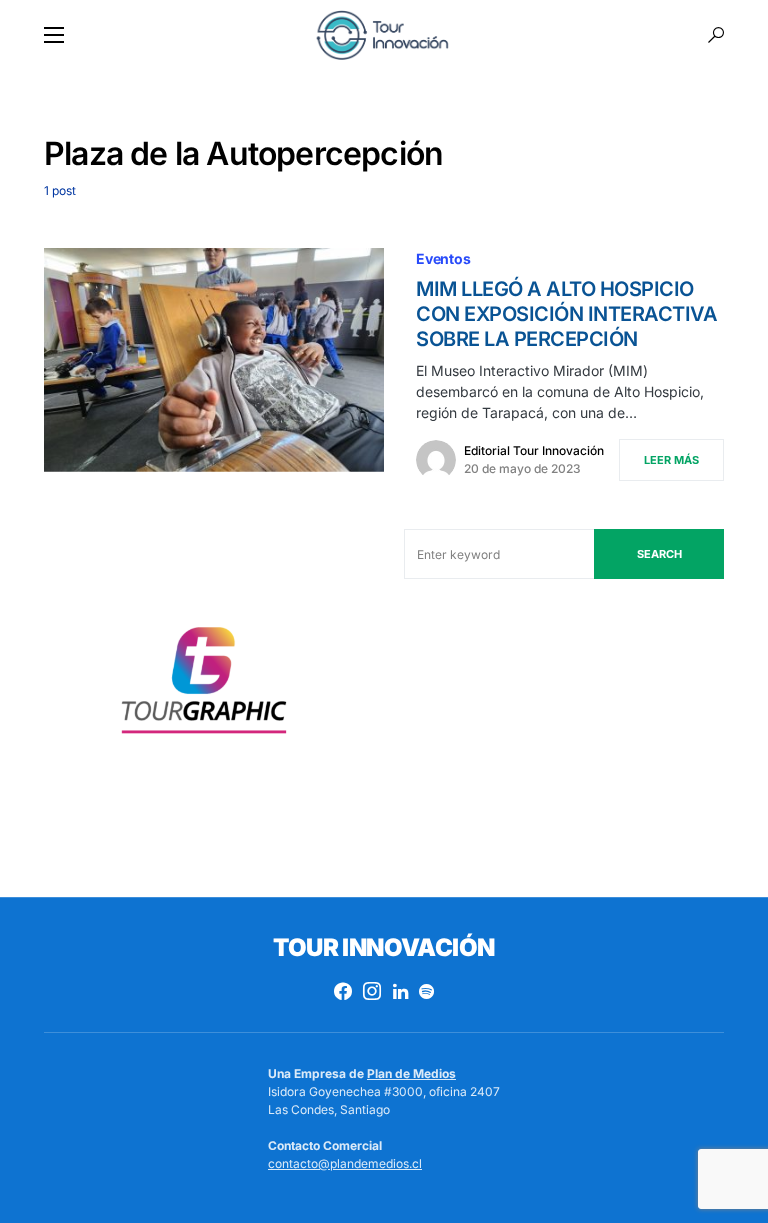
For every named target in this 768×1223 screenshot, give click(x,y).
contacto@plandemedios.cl (345, 1163)
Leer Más (671, 460)
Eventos (443, 258)
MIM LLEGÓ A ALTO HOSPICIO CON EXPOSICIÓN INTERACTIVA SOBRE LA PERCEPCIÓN (566, 314)
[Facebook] (343, 991)
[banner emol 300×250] (204, 686)
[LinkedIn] (400, 991)
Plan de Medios (411, 1073)
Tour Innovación (383, 947)
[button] (54, 35)
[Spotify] (426, 991)
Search (659, 554)
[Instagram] (372, 991)
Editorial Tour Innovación (534, 450)
